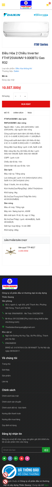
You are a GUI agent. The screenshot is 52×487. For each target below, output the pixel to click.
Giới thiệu (6, 370)
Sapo (46, 485)
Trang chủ (6, 364)
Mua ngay (26, 104)
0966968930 (10, 343)
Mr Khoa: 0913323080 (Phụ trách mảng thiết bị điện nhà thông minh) (26, 320)
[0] (47, 5)
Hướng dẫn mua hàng (11, 419)
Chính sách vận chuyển (11, 402)
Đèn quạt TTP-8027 (27, 247)
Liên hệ (5, 382)
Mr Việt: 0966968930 (14, 313)
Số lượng (5, 96)
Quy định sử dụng (9, 425)
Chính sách (18, 113)
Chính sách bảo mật (10, 396)
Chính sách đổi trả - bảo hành (14, 408)
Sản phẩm (6, 376)
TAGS (29, 113)
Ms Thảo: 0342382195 (33, 313)
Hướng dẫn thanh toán (11, 413)
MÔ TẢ (6, 113)
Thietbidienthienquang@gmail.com (20, 327)
